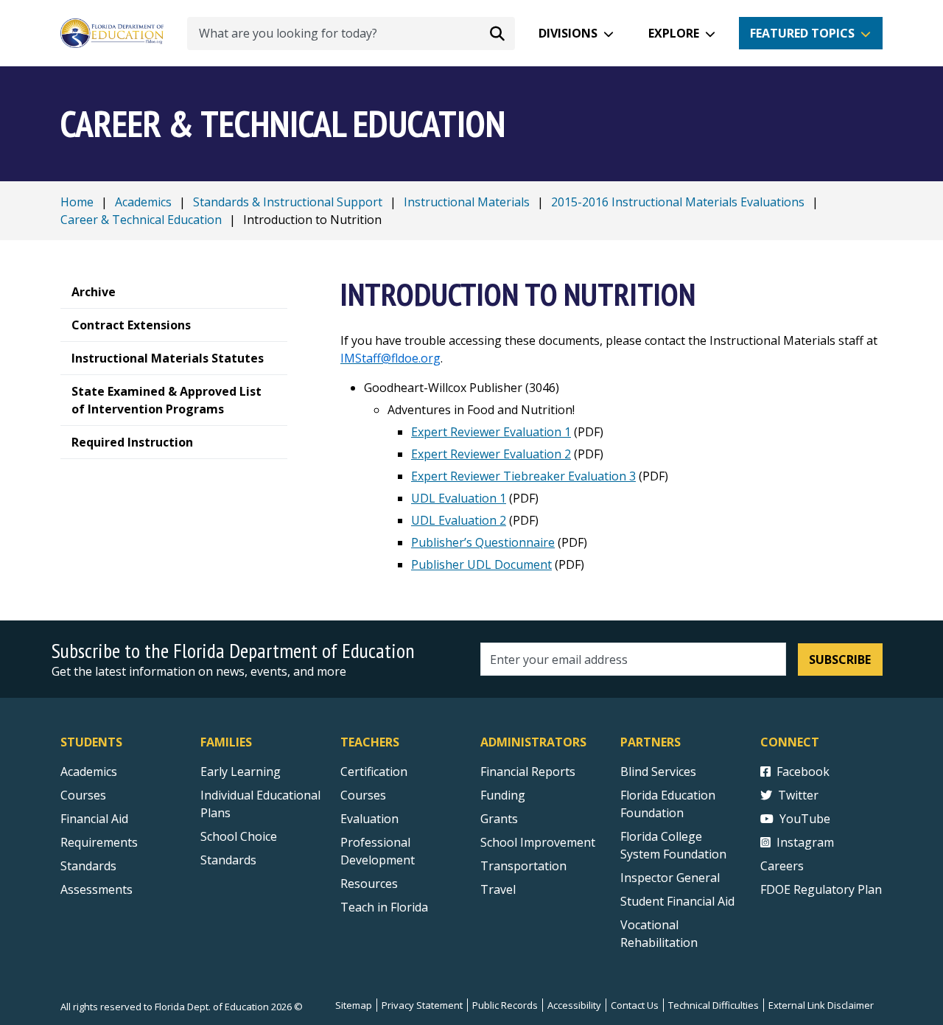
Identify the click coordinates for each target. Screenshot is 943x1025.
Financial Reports (527, 771)
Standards (88, 866)
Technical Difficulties (713, 1005)
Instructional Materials (467, 202)
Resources (369, 883)
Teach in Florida (384, 907)
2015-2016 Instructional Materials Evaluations (677, 202)
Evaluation (369, 819)
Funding (502, 795)
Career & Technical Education (141, 219)
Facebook (803, 771)
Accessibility (574, 1005)
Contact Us (635, 1005)
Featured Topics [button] (802, 33)
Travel (498, 889)
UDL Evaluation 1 (458, 498)
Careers (782, 866)
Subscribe (840, 659)
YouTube (804, 819)
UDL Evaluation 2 (458, 520)
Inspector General (670, 878)
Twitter (798, 795)
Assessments (96, 889)
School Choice (238, 836)
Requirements (99, 842)
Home (77, 202)
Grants (499, 819)
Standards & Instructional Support (287, 202)
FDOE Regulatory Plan (821, 889)
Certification (373, 771)
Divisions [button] (568, 33)
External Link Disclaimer (821, 1005)
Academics (143, 202)
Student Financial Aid (677, 901)
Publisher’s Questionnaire (483, 542)
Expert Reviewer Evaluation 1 (491, 432)
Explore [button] (673, 33)
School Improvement (537, 842)
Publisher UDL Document (481, 564)
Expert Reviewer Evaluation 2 (491, 454)
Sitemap (353, 1005)
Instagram (805, 842)
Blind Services (658, 771)
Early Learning (240, 771)
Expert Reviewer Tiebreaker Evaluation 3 (523, 476)
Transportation (523, 866)
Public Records (505, 1005)
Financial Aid (94, 819)
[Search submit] (497, 33)
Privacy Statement (422, 1005)
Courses (83, 795)
